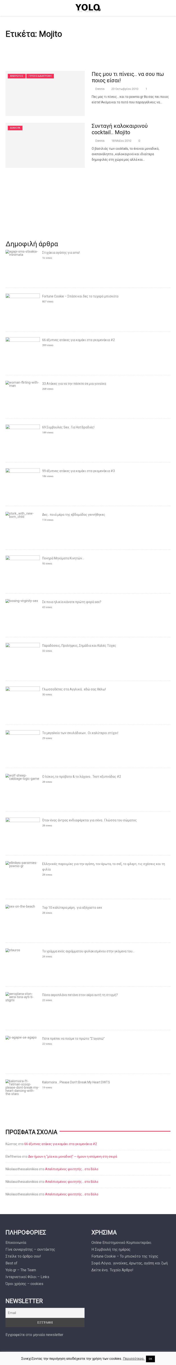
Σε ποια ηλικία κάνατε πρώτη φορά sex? (71, 602)
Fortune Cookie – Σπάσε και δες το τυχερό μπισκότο (80, 296)
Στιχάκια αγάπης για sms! (61, 252)
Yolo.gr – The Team (21, 1270)
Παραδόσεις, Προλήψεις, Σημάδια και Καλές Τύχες (79, 645)
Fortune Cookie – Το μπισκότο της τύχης (124, 1256)
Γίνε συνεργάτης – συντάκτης (30, 1249)
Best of (11, 1263)
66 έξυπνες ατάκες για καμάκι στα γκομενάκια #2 (78, 340)
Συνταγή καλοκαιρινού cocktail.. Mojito (120, 129)
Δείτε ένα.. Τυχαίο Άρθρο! (112, 1270)
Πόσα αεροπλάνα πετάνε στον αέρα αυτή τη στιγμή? (80, 995)
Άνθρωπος (16, 76)
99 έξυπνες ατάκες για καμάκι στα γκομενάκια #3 (78, 471)
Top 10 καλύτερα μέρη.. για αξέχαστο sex (72, 907)
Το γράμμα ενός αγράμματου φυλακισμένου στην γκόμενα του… (88, 951)
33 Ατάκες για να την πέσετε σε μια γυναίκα (74, 383)
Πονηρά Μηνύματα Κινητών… (63, 558)
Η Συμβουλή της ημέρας (111, 1249)
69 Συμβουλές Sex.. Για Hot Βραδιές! (68, 427)
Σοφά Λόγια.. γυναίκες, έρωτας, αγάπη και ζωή (129, 1263)
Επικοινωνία (16, 1242)
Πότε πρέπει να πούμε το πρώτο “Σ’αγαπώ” (73, 1038)
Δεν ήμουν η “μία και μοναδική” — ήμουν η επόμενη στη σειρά (72, 1156)
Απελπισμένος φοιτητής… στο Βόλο (71, 1169)
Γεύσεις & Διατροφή (40, 76)
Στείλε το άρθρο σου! (23, 1256)
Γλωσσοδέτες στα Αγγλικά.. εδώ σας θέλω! (74, 689)
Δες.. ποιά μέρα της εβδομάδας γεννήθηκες (73, 514)
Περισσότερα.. (134, 1359)
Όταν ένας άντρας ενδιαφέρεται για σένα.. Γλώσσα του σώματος (89, 820)
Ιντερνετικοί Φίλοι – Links (27, 1277)
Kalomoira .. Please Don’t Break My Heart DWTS (76, 1082)
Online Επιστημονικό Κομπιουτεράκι (121, 1242)
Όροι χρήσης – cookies (24, 1284)
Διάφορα (15, 128)
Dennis (99, 89)
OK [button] (150, 1358)
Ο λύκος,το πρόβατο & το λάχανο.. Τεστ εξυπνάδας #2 (81, 776)
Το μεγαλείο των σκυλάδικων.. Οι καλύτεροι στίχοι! (80, 733)
